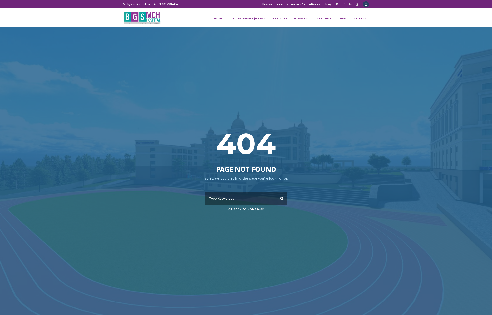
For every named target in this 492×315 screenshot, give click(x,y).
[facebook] (344, 4)
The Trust (324, 18)
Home (218, 18)
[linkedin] (350, 4)
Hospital (301, 18)
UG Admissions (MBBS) (247, 18)
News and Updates (272, 4)
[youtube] (357, 4)
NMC (343, 18)
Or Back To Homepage (246, 209)
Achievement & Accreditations (303, 4)
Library (327, 4)
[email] (337, 4)
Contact (361, 18)
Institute (279, 18)
